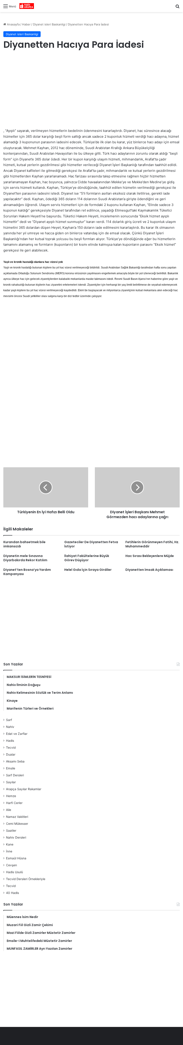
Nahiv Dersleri (16, 837)
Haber (26, 24)
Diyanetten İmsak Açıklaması (149, 569)
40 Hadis (12, 893)
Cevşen (11, 865)
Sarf (9, 720)
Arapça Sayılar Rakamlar (23, 789)
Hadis (10, 740)
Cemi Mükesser (17, 823)
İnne (9, 851)
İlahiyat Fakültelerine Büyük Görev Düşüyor (86, 558)
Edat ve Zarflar (16, 733)
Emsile (10, 768)
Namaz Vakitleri (17, 817)
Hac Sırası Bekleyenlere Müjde (149, 556)
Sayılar (11, 782)
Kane (9, 844)
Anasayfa (13, 24)
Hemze (11, 796)
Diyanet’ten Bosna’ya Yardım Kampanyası (27, 571)
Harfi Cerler (14, 803)
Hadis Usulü (14, 872)
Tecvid (11, 747)
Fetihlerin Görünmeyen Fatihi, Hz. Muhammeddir (152, 544)
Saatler (11, 830)
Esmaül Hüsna (16, 858)
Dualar (10, 754)
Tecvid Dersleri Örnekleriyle (25, 879)
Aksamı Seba (15, 761)
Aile (8, 810)
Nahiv (10, 727)
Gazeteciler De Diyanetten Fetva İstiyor (91, 544)
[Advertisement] (91, 90)
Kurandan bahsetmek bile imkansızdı (24, 544)
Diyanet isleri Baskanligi (49, 24)
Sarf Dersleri (15, 775)
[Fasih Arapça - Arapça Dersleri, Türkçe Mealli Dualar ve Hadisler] (26, 6)
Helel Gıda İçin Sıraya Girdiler (88, 569)
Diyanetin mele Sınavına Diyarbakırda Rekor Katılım (25, 558)
